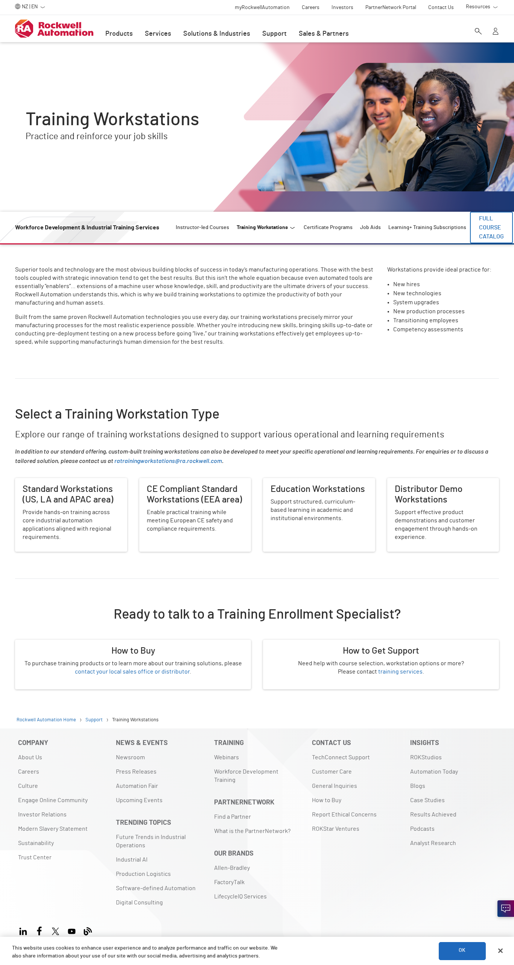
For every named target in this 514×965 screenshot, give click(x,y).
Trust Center (35, 857)
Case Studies (427, 800)
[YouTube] (72, 930)
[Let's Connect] (505, 908)
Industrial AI (132, 860)
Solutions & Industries (216, 33)
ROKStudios (426, 757)
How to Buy (326, 800)
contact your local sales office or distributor (132, 672)
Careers (28, 772)
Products (119, 33)
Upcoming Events (139, 800)
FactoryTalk (229, 882)
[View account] (495, 32)
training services (400, 672)
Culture (28, 786)
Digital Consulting (139, 903)
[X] (55, 930)
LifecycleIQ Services (240, 897)
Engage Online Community (53, 800)
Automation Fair (137, 786)
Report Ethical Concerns (344, 815)
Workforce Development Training (246, 776)
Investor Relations (42, 815)
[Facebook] (39, 930)
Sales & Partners (324, 33)
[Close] (500, 951)
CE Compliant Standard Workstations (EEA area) (195, 487)
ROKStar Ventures (335, 829)
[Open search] (478, 32)
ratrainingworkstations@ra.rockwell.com (168, 460)
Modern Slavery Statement (53, 829)
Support (274, 33)
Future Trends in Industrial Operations (151, 841)
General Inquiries (334, 786)
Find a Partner (232, 817)
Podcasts (422, 829)
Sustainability (36, 843)
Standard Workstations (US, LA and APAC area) (68, 487)
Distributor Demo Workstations (428, 482)
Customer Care (332, 772)
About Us (30, 757)
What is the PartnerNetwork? (252, 831)
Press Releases (136, 772)
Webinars (226, 757)
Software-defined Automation (156, 888)
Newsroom (130, 757)
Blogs (417, 786)
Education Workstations (295, 482)
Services (158, 33)
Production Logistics (143, 874)
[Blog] (88, 930)
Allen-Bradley (232, 868)
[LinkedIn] (24, 930)
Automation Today (434, 772)
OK (462, 950)
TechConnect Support (341, 757)
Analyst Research (433, 843)
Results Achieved (433, 815)
